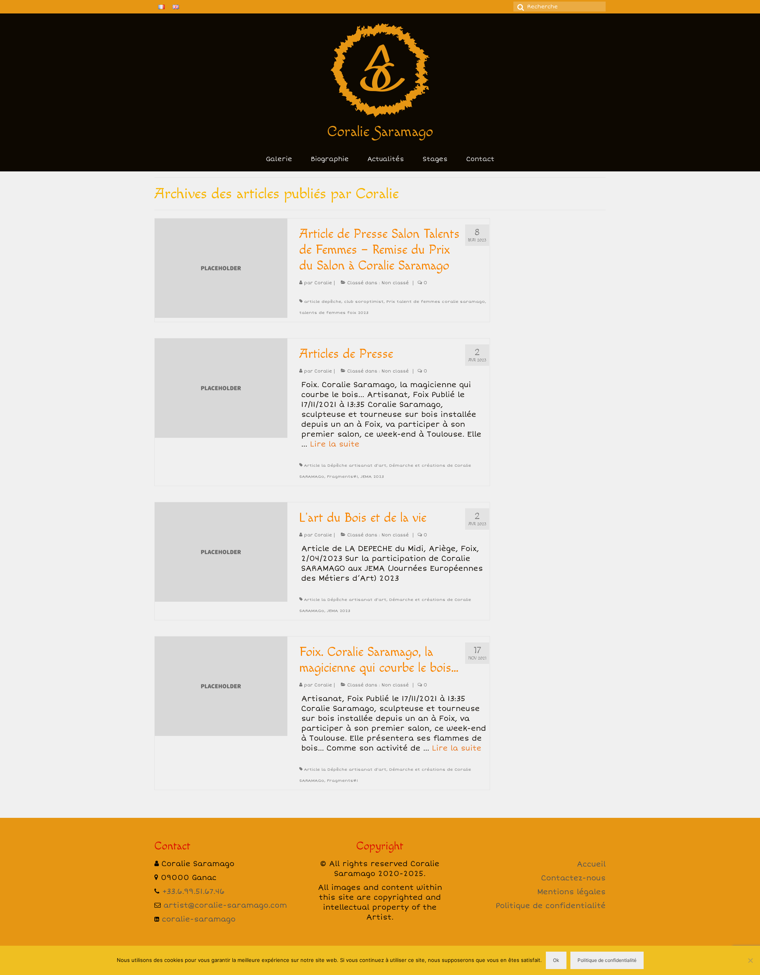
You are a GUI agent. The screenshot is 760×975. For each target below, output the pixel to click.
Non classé (395, 282)
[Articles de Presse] (221, 387)
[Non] (750, 960)
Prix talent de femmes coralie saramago (435, 301)
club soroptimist (364, 301)
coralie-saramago (199, 919)
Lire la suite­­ (334, 444)
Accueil (591, 864)
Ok (556, 960)
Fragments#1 (342, 476)
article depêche (322, 301)
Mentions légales (571, 892)
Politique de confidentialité (551, 905)
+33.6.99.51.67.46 (193, 891)
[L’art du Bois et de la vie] (221, 551)
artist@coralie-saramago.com (225, 905)
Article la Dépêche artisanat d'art (345, 465)
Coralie (323, 282)
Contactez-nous (573, 878)
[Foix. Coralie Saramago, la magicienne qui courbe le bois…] (221, 685)
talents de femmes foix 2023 (333, 312)
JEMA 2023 (372, 476)
